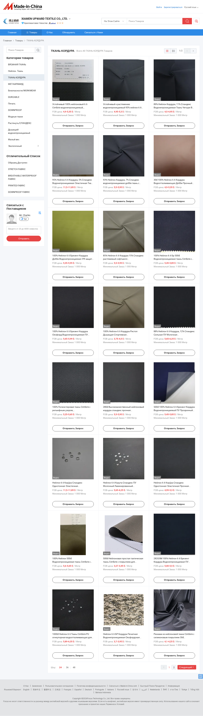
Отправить (23, 238)
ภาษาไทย (174, 689)
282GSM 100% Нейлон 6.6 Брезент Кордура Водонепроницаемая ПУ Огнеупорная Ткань (171, 562)
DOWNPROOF (15, 109)
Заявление (37, 686)
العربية (144, 689)
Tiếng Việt (194, 689)
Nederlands (155, 689)
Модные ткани (15, 116)
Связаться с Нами (94, 32)
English (26, 689)
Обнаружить (68, 32)
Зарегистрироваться (173, 7)
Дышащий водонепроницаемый (19, 131)
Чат (25, 219)
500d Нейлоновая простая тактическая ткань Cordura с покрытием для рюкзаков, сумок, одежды (123, 562)
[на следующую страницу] (193, 50)
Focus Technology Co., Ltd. (98, 698)
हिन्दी (165, 689)
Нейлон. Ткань (15, 70)
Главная (12, 32)
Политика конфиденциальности (91, 686)
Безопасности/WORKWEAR (22, 90)
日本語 (57, 689)
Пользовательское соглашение (59, 686)
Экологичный (15, 145)
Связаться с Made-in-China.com (123, 686)
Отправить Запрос (73, 125)
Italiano (110, 689)
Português (99, 689)
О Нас (50, 32)
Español (78, 689)
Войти (159, 7)
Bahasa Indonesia (103, 692)
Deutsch (88, 689)
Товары (33, 32)
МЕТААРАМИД (15, 83)
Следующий (185, 667)
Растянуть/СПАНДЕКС (19, 123)
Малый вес (13, 139)
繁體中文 (47, 689)
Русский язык (123, 689)
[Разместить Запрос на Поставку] (196, 21)
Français (67, 689)
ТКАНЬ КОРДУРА (17, 77)
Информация (174, 686)
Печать (11, 103)
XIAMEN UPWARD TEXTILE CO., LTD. (44, 18)
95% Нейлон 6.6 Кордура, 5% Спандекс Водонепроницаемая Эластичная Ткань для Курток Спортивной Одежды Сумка (73, 183)
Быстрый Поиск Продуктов (152, 686)
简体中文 (36, 689)
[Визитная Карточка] (40, 212)
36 (67, 667)
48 (74, 667)
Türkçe (184, 689)
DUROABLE (13, 96)
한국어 (135, 689)
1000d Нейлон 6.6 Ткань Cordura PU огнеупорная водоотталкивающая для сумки (72, 637)
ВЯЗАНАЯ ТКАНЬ (17, 64)
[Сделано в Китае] (23, 6)
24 (60, 667)
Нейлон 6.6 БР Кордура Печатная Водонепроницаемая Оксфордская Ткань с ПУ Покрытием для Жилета (121, 637)
